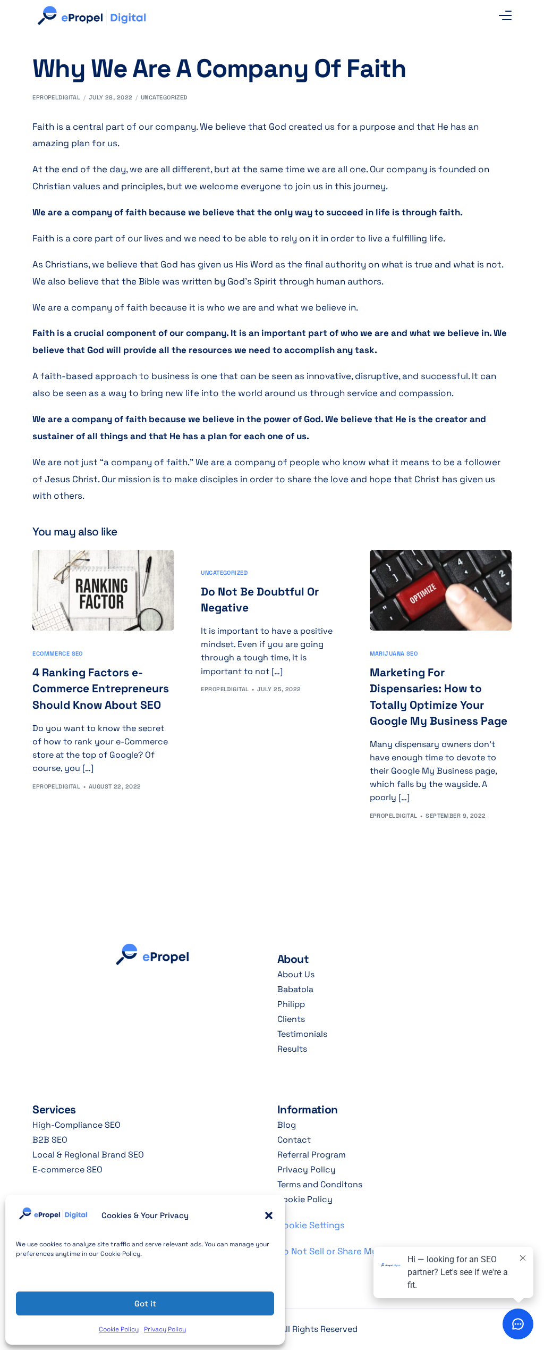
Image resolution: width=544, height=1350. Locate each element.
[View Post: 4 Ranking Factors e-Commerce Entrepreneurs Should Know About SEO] (103, 590)
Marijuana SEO (394, 654)
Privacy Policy (165, 1329)
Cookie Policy (119, 1329)
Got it (145, 1303)
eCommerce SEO (57, 654)
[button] (269, 1215)
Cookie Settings (311, 1225)
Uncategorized (164, 97)
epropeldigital (56, 97)
